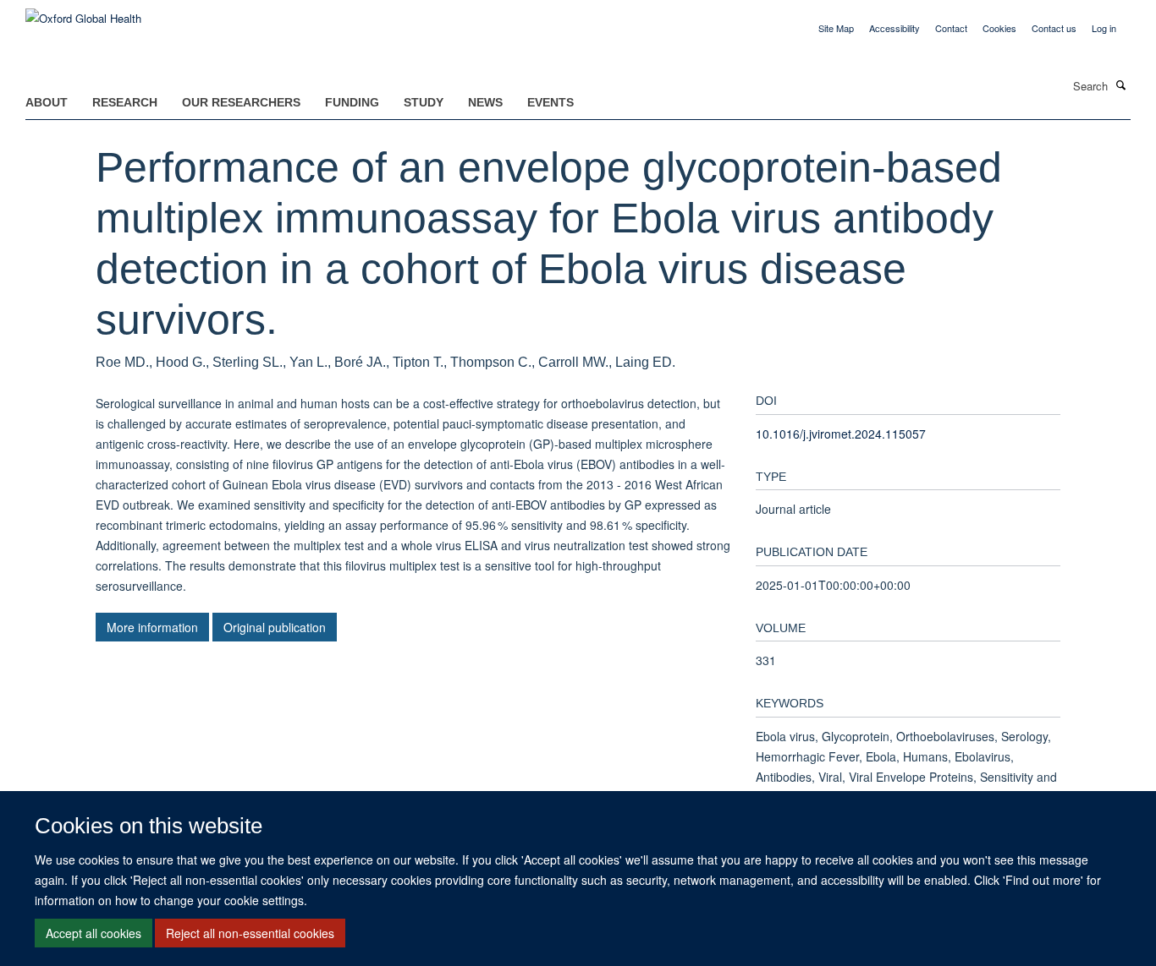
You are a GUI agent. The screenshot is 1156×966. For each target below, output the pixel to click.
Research (124, 102)
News (485, 102)
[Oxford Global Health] (83, 12)
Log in (1104, 28)
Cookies (999, 28)
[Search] (1121, 84)
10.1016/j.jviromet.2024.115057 (841, 433)
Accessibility (894, 28)
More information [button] (152, 627)
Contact (951, 28)
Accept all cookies (93, 933)
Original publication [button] (274, 627)
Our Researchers (241, 102)
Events (550, 102)
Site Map (836, 28)
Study (423, 102)
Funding (352, 102)
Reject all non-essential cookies (250, 933)
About (46, 102)
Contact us (1054, 28)
